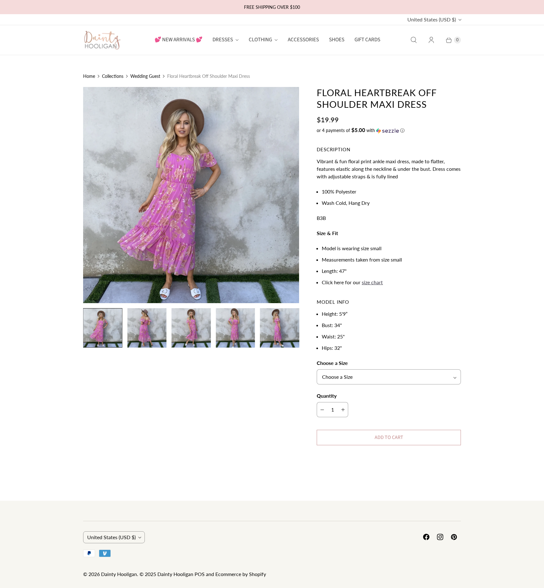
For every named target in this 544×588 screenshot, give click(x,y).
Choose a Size (332, 363)
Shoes (336, 39)
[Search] (413, 40)
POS (200, 574)
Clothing (260, 39)
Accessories (303, 39)
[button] (389, 130)
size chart (372, 282)
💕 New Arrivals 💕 (178, 39)
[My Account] (431, 40)
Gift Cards (367, 39)
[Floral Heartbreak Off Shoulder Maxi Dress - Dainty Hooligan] (191, 195)
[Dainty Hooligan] (102, 39)
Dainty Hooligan (119, 574)
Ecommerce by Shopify (240, 574)
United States (431, 19)
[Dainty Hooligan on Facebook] (426, 537)
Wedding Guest (145, 76)
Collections (112, 76)
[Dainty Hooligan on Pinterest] (454, 537)
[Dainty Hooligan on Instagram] (440, 537)
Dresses (222, 39)
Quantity (327, 396)
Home (89, 76)
